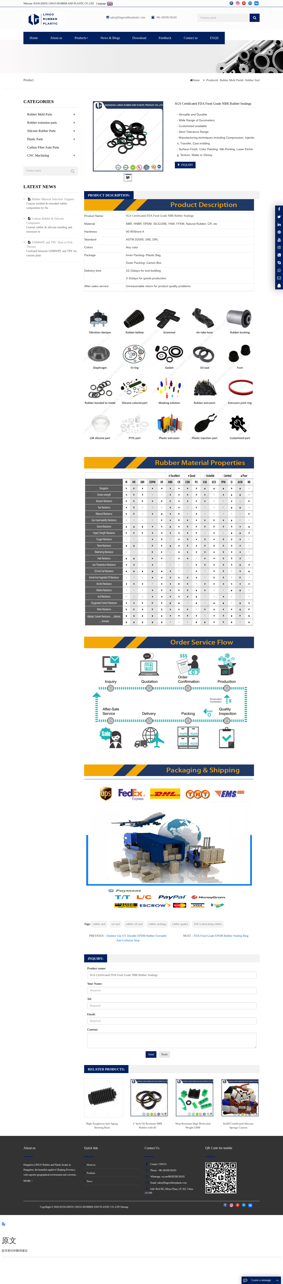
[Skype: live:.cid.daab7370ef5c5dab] (279, 262)
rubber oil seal (134, 924)
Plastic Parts (35, 139)
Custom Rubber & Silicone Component (45, 221)
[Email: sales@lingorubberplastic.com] (279, 278)
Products (80, 38)
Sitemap (124, 1207)
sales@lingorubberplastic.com (127, 17)
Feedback (165, 38)
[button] (87, 38)
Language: (101, 3)
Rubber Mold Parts (231, 80)
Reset (164, 1054)
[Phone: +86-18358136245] (279, 255)
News (89, 1181)
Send (151, 1054)
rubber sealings (157, 924)
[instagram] (279, 240)
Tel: (89, 999)
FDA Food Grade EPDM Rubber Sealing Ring (221, 935)
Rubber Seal (252, 80)
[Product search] (73, 171)
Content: (92, 1029)
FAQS (214, 38)
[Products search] (255, 18)
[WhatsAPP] (279, 270)
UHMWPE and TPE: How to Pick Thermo (49, 244)
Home (34, 38)
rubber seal (99, 924)
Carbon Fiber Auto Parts (43, 147)
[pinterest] (279, 232)
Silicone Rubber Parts (41, 131)
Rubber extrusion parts (42, 122)
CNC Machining (38, 155)
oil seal (115, 924)
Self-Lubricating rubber (208, 924)
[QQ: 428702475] (279, 285)
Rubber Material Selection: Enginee (53, 199)
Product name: (96, 968)
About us (56, 38)
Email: (91, 1014)
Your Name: (94, 983)
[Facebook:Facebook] (279, 209)
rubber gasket (180, 924)
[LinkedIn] (279, 224)
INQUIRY (186, 164)
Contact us (191, 38)
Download (139, 38)
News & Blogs (110, 38)
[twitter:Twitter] (279, 217)
